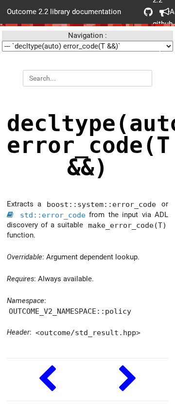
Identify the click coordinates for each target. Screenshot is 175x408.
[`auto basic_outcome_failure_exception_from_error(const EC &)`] (47, 379)
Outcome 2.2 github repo (145, 12)
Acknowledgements (160, 12)
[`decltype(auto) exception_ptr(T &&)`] (128, 379)
